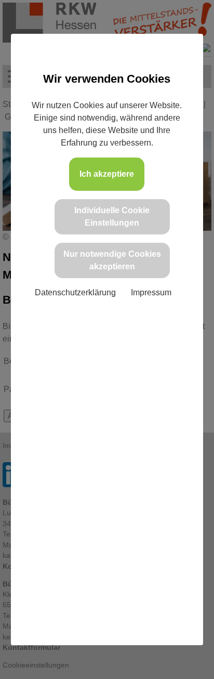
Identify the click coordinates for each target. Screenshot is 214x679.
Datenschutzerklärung (75, 292)
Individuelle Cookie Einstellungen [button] (112, 216)
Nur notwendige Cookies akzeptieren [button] (112, 260)
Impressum (151, 292)
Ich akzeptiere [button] (106, 173)
